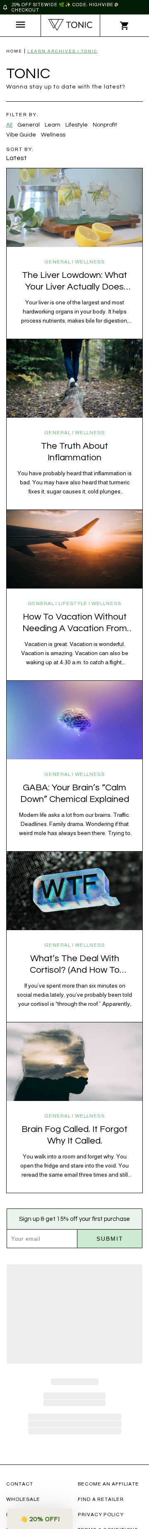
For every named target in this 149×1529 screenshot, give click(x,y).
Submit (109, 1238)
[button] (40, 1518)
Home (14, 51)
